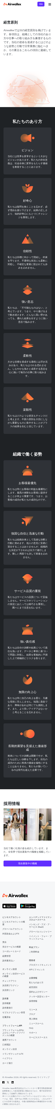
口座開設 (6, 1044)
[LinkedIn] (12, 1082)
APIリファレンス (37, 969)
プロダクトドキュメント (40, 965)
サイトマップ (43, 1077)
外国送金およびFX (10, 934)
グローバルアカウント (12, 929)
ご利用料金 (34, 952)
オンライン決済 (9, 1049)
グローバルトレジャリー (40, 931)
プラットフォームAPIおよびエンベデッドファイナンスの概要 (13, 1033)
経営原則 (33, 987)
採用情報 (33, 1001)
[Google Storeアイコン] (28, 906)
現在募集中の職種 (27, 863)
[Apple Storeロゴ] (9, 906)
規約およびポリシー (38, 992)
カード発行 (7, 1063)
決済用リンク (8, 990)
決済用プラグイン (10, 985)
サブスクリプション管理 (13, 1012)
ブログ (32, 1014)
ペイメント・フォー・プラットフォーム (40, 937)
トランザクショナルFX (12, 1054)
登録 (41, 4)
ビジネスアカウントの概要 (13, 923)
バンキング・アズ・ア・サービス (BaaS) (40, 925)
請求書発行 (7, 1008)
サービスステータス (38, 1037)
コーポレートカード (11, 951)
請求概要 (6, 1003)
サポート (33, 1032)
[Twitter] (8, 1082)
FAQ (31, 1028)
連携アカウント (9, 1040)
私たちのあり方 (36, 982)
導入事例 (33, 1019)
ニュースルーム (36, 1023)
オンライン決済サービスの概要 (13, 975)
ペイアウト (7, 1058)
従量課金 (6, 1017)
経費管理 (6, 956)
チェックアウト (9, 981)
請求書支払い (8, 960)
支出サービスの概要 (11, 947)
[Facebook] (3, 1082)
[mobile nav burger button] (49, 4)
